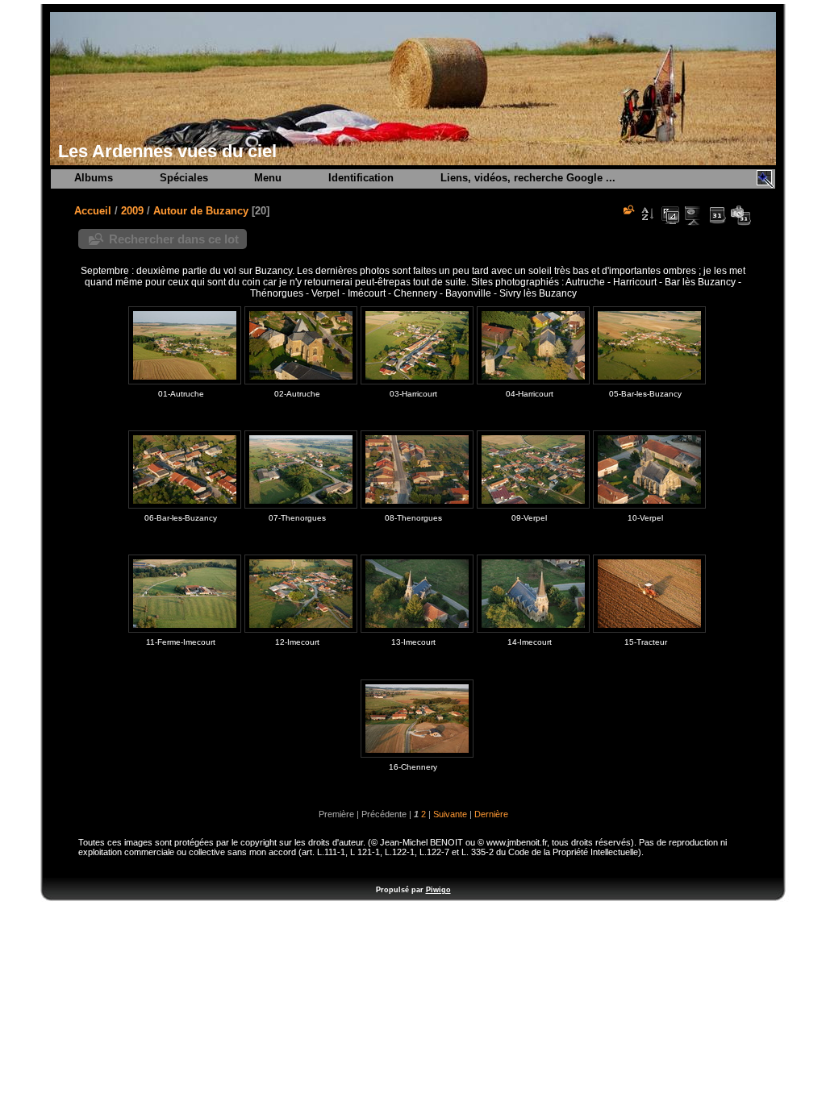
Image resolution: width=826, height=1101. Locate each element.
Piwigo (438, 890)
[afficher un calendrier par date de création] (740, 215)
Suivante (450, 814)
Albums (93, 178)
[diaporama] (693, 215)
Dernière (491, 814)
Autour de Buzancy (200, 211)
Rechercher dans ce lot (174, 239)
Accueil (92, 211)
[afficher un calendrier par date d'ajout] (717, 215)
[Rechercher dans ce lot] (627, 209)
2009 (132, 211)
